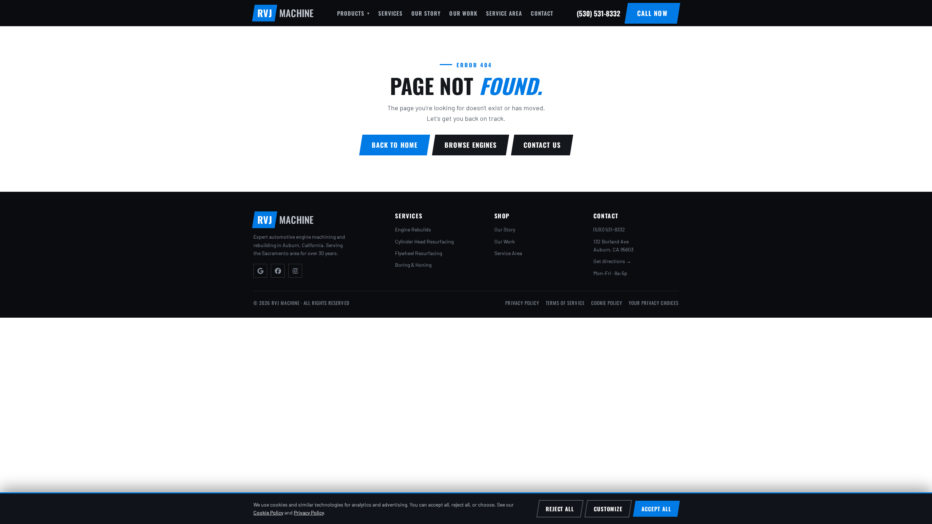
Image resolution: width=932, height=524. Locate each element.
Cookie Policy (607, 302)
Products (353, 13)
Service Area (504, 13)
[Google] (260, 271)
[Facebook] (278, 271)
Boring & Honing (413, 265)
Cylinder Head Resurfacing (424, 241)
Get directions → (612, 261)
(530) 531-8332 (609, 229)
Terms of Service (565, 302)
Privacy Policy (522, 302)
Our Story (426, 13)
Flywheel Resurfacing (418, 253)
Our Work (463, 13)
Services (390, 13)
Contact (542, 13)
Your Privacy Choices (654, 302)
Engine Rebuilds (413, 229)
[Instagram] (295, 271)
